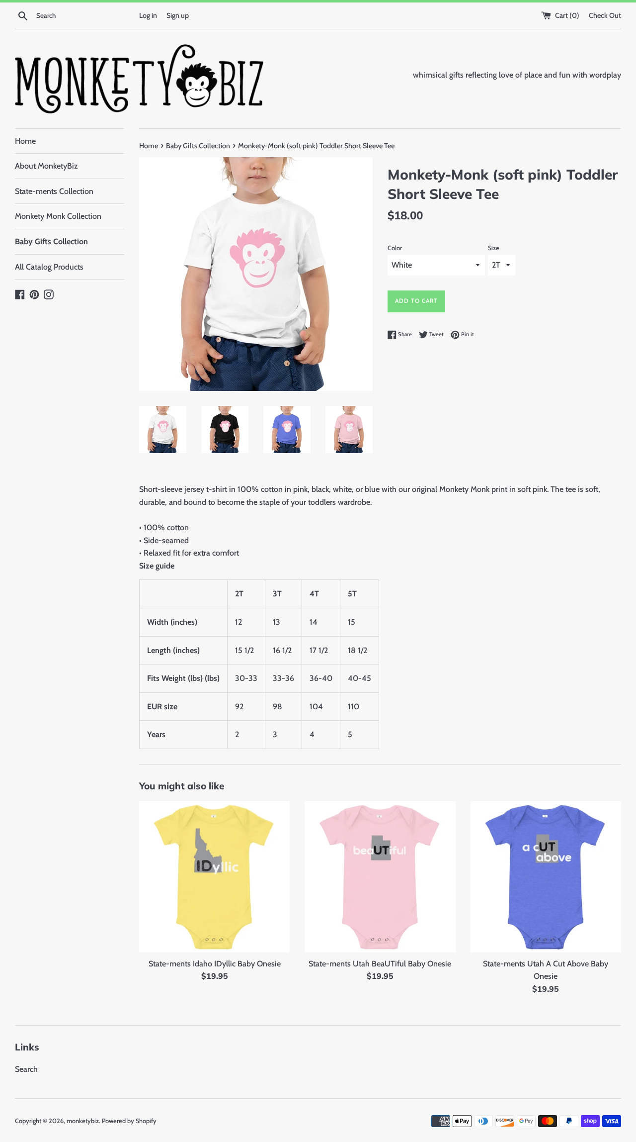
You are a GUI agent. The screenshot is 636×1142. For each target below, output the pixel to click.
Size (493, 248)
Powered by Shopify (129, 1121)
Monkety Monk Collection (58, 216)
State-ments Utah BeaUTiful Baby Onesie (380, 963)
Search (26, 1069)
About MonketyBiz (46, 166)
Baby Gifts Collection (51, 241)
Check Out (605, 15)
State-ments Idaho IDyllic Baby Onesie (215, 963)
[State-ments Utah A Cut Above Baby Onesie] (546, 876)
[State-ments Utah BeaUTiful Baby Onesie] (380, 876)
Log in (148, 15)
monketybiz (83, 1121)
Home (25, 141)
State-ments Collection (54, 191)
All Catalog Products (49, 267)
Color (395, 248)
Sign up (177, 15)
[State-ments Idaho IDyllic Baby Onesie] (214, 876)
